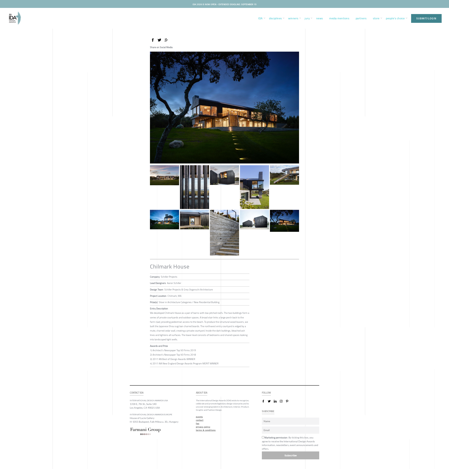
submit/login (426, 18)
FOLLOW (266, 393)
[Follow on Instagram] (282, 401)
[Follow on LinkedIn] (276, 401)
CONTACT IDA (136, 393)
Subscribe (290, 455)
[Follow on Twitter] (270, 401)
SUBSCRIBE (268, 411)
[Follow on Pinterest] (288, 401)
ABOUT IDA (201, 393)
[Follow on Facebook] (264, 401)
